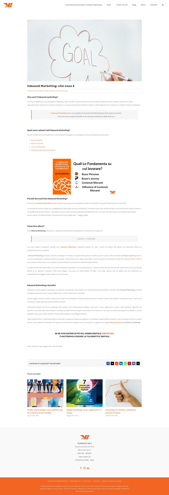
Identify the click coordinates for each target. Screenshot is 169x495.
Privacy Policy (87, 481)
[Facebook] (81, 468)
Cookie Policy (96, 481)
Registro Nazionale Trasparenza (84, 491)
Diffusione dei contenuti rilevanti (43, 150)
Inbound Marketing (61, 91)
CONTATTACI (108, 333)
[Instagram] (84, 468)
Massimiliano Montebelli (36, 91)
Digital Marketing (50, 91)
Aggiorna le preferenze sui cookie (111, 481)
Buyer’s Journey (37, 143)
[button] (163, 5)
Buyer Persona (36, 140)
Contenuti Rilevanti (38, 147)
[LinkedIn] (88, 468)
